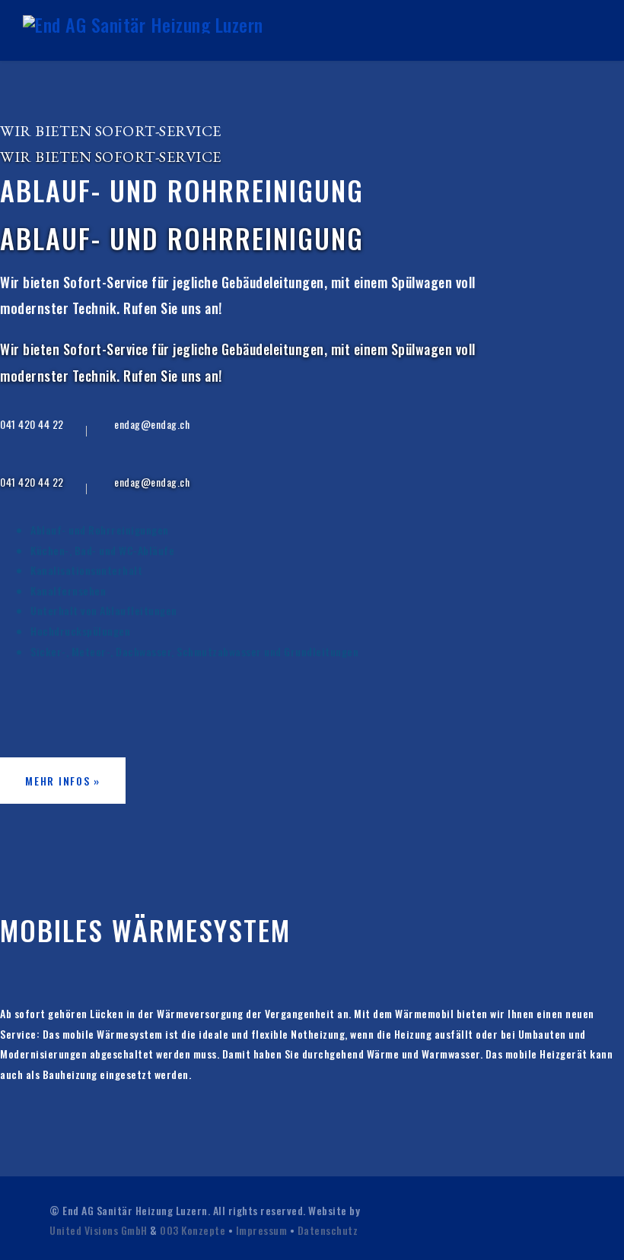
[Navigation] (594, 30)
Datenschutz (328, 1230)
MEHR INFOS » (62, 781)
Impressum (262, 1230)
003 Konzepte (192, 1230)
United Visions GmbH (98, 1230)
